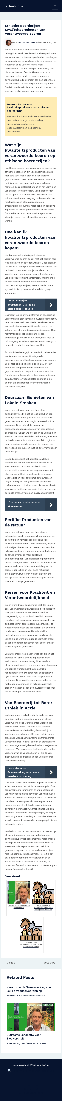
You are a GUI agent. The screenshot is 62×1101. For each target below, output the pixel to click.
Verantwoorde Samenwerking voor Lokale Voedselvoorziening (29, 988)
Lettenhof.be (13, 6)
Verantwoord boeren (35, 996)
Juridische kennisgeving (31, 1093)
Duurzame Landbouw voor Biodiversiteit (24, 1036)
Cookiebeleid (31, 1089)
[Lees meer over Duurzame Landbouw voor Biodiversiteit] (31, 1017)
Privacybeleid (31, 1085)
